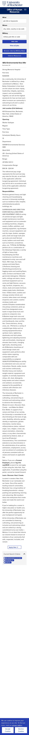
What (4, 17)
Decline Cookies (21, 730)
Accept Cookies (8, 730)
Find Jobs (14, 41)
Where (4, 25)
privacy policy (17, 725)
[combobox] (14, 19)
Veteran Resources (14, 56)
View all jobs (14, 45)
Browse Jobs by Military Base (14, 51)
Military (5, 33)
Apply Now (12, 547)
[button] (14, 554)
